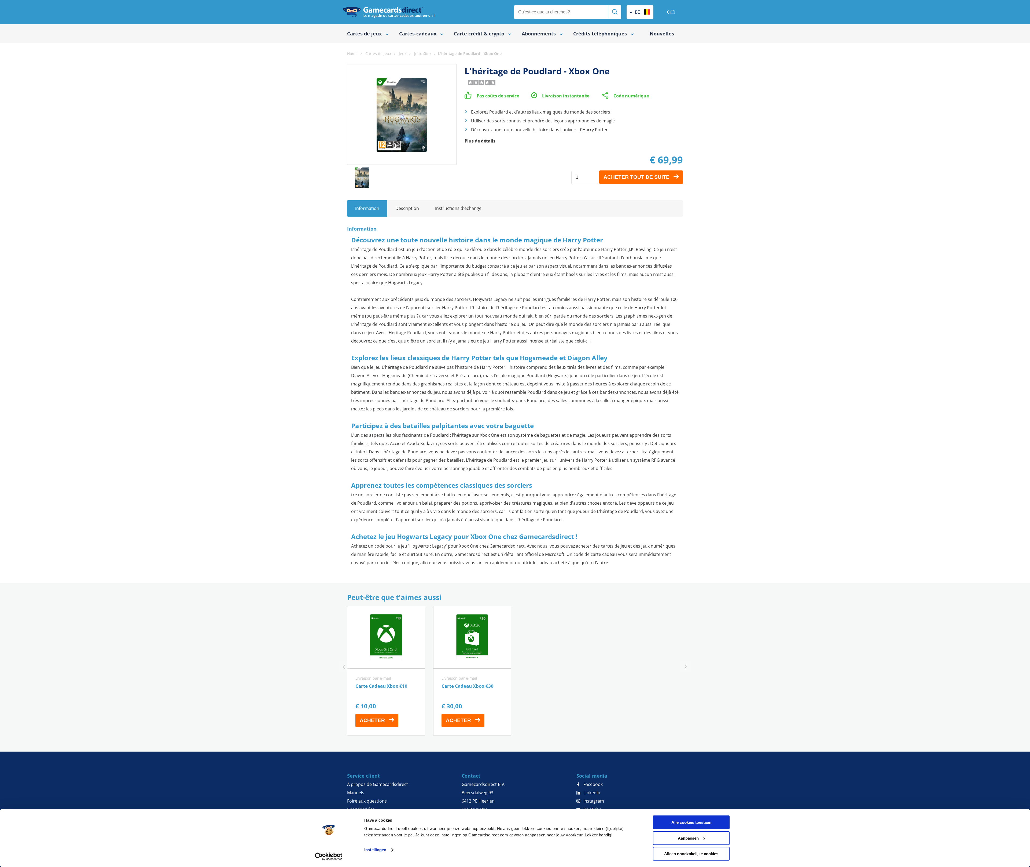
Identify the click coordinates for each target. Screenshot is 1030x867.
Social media (591, 776)
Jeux (402, 53)
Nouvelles (662, 33)
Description (407, 208)
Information (367, 208)
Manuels (355, 793)
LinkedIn (591, 793)
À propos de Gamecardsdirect (377, 784)
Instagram (593, 801)
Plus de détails (480, 141)
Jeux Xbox (422, 53)
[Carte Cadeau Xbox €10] (386, 670)
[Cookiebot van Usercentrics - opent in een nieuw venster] (328, 857)
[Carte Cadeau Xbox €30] (472, 670)
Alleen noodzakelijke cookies (691, 853)
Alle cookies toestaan (691, 822)
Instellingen (375, 849)
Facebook (592, 784)
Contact (471, 776)
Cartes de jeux (378, 53)
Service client (363, 776)
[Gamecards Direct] (388, 12)
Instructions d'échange (458, 208)
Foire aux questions (367, 801)
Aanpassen (688, 838)
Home (352, 53)
